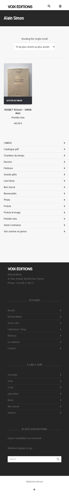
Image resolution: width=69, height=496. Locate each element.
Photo (7, 199)
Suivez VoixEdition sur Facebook (24, 438)
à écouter (12, 374)
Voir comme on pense (15, 231)
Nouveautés (10, 193)
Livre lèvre (9, 180)
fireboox (12, 335)
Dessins (8, 161)
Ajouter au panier (14, 101)
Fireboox (8, 168)
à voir (10, 387)
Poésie (7, 206)
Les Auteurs (14, 342)
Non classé (9, 187)
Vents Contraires (12, 225)
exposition (13, 393)
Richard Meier (15, 316)
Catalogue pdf (11, 149)
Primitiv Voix (18, 117)
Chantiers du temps (14, 155)
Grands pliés (10, 174)
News (10, 400)
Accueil (11, 310)
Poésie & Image (12, 212)
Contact (12, 348)
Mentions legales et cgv (20, 448)
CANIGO (8, 142)
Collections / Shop (17, 329)
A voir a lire (13, 323)
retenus (12, 412)
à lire (10, 381)
